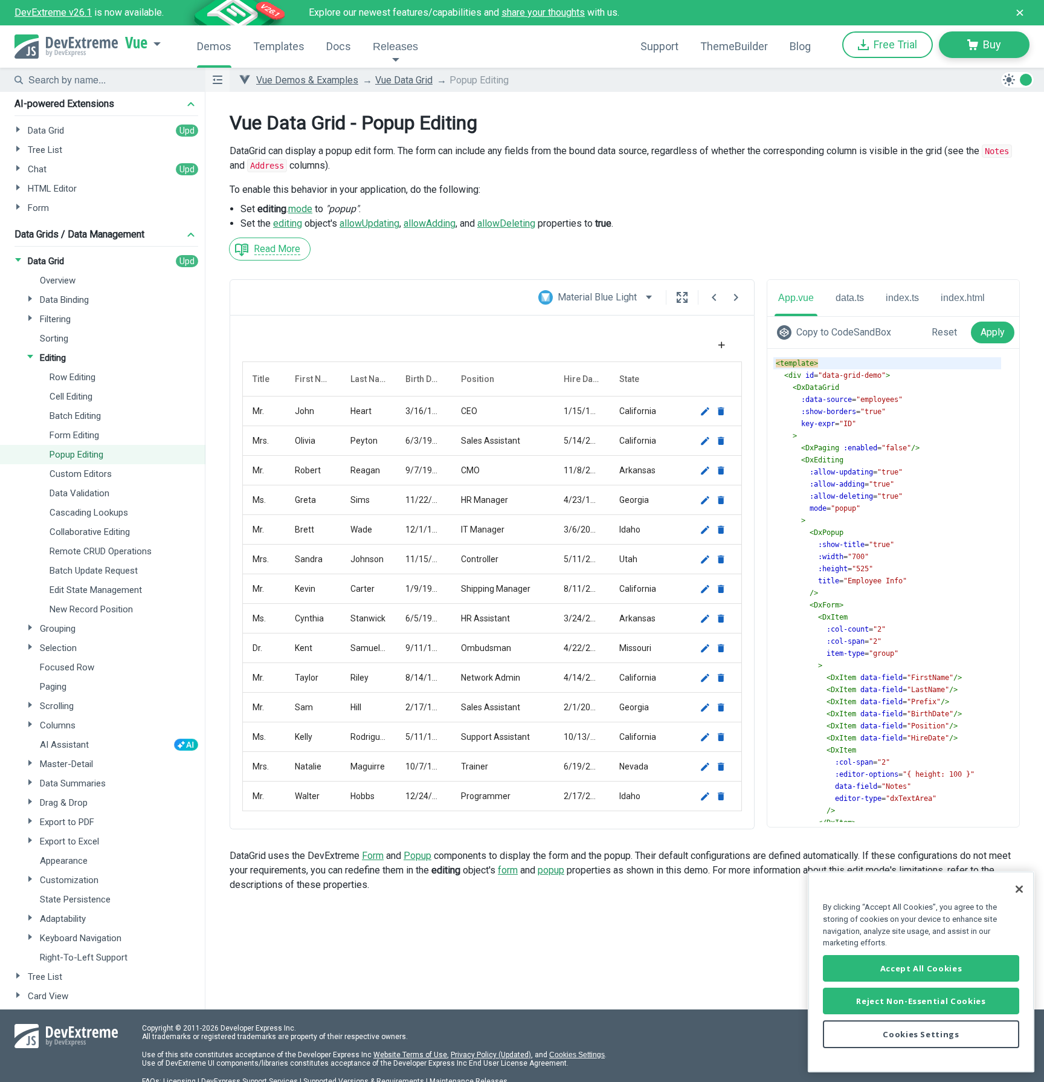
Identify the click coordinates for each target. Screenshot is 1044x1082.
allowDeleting (506, 223)
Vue (136, 42)
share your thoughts (543, 12)
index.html (963, 298)
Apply (993, 332)
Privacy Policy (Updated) (491, 1055)
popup (551, 870)
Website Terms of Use (410, 1055)
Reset (944, 332)
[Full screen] (682, 297)
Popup (417, 855)
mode (300, 209)
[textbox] (109, 80)
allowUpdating (369, 223)
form (508, 870)
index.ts (902, 298)
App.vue (796, 298)
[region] (921, 971)
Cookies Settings (577, 1055)
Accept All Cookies (921, 968)
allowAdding (430, 223)
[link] (836, 332)
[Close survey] (1020, 12)
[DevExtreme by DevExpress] (66, 46)
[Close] (1019, 889)
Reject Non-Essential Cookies (920, 1001)
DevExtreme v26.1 (53, 12)
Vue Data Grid (404, 80)
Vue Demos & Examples (307, 80)
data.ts (850, 298)
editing (287, 223)
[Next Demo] (736, 297)
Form (373, 855)
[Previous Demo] (714, 297)
